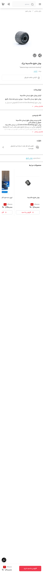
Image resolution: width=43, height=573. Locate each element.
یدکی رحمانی (37, 11)
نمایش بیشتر (38, 106)
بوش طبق (28, 11)
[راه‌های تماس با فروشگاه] (4, 560)
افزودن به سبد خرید (30, 568)
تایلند (35, 71)
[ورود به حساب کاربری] (9, 4)
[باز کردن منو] (39, 4)
